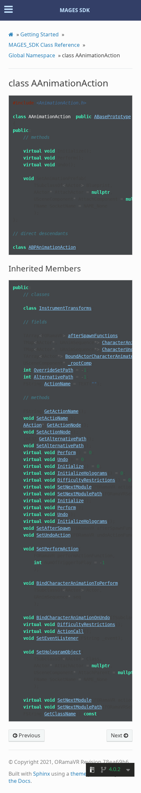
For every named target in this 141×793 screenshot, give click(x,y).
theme (78, 773)
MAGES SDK (75, 10)
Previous (28, 735)
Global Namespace (32, 55)
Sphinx (41, 773)
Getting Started (39, 34)
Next (117, 735)
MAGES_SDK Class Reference (44, 44)
